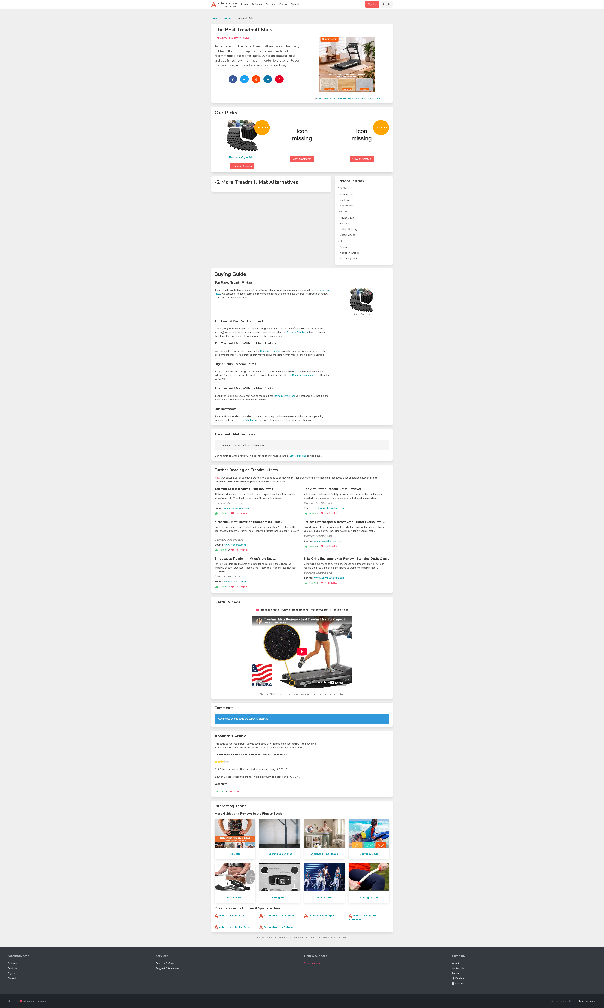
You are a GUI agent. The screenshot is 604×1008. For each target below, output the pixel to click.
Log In (386, 4)
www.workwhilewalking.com (239, 508)
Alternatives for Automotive (281, 927)
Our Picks (345, 200)
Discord (295, 4)
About (455, 963)
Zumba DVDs (324, 897)
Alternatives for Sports (322, 915)
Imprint (456, 973)
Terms (582, 1001)
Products (271, 4)
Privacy (592, 1001)
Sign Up (372, 4)
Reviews (344, 223)
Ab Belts (235, 854)
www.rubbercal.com (235, 544)
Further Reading (348, 229)
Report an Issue (312, 963)
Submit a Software (166, 963)
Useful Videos (347, 235)
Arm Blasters (235, 897)
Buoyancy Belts (369, 854)
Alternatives (346, 205)
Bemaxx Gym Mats (242, 157)
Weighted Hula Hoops (324, 854)
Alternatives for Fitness (233, 915)
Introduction (346, 194)
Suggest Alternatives (167, 968)
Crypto (283, 4)
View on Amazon (242, 166)
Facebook (460, 978)
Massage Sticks (369, 897)
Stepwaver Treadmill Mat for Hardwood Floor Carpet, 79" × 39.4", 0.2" (350, 98)
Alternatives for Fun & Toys (235, 927)
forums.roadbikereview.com (328, 541)
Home (244, 4)
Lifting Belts (279, 897)
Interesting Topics (349, 258)
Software (257, 4)
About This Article (350, 253)
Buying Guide (347, 218)
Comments (346, 247)
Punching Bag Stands (279, 854)
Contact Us (458, 968)
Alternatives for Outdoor (279, 915)
